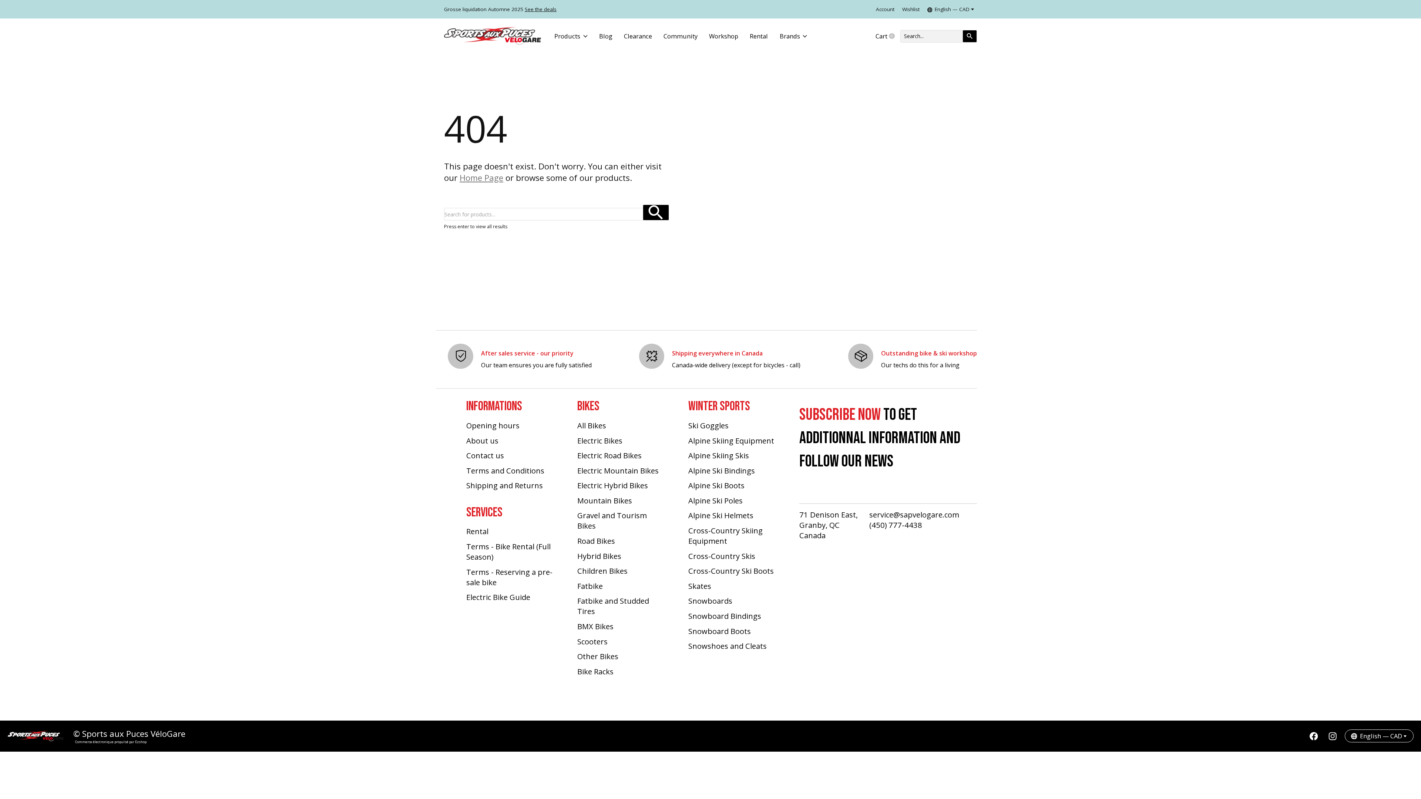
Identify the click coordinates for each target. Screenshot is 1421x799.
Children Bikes (602, 571)
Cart (888, 36)
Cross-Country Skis (721, 556)
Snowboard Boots (719, 631)
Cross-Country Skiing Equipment (725, 535)
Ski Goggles (708, 425)
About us (482, 440)
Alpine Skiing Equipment (731, 440)
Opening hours (493, 425)
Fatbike (590, 586)
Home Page (481, 177)
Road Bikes (596, 541)
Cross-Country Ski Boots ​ (732, 571)
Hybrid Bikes (599, 556)
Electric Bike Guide (498, 597)
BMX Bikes (595, 626)
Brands (790, 36)
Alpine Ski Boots (716, 485)
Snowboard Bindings (724, 616)
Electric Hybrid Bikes (612, 485)
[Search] (970, 36)
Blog (605, 36)
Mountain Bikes (604, 500)
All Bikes (591, 425)
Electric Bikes (599, 440)
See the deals (541, 9)
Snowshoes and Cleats (727, 646)
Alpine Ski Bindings (721, 470)
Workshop (723, 36)
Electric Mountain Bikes (618, 470)
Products (567, 36)
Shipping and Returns (504, 485)
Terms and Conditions (505, 470)
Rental (759, 36)
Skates (699, 586)
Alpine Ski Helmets (720, 515)
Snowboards (710, 601)
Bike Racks (595, 671)
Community (681, 36)
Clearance (638, 36)
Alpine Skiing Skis (718, 455)
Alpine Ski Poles (715, 500)
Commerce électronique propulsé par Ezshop (111, 741)
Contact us (485, 455)
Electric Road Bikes (609, 455)
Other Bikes (597, 656)
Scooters (592, 641)
